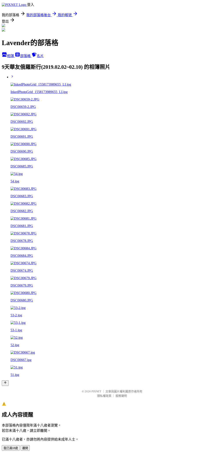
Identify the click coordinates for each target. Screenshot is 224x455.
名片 (40, 56)
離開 (25, 448)
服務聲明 (121, 395)
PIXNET (96, 391)
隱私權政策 (104, 395)
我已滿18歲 (11, 448)
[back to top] (5, 383)
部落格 (26, 56)
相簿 (11, 56)
